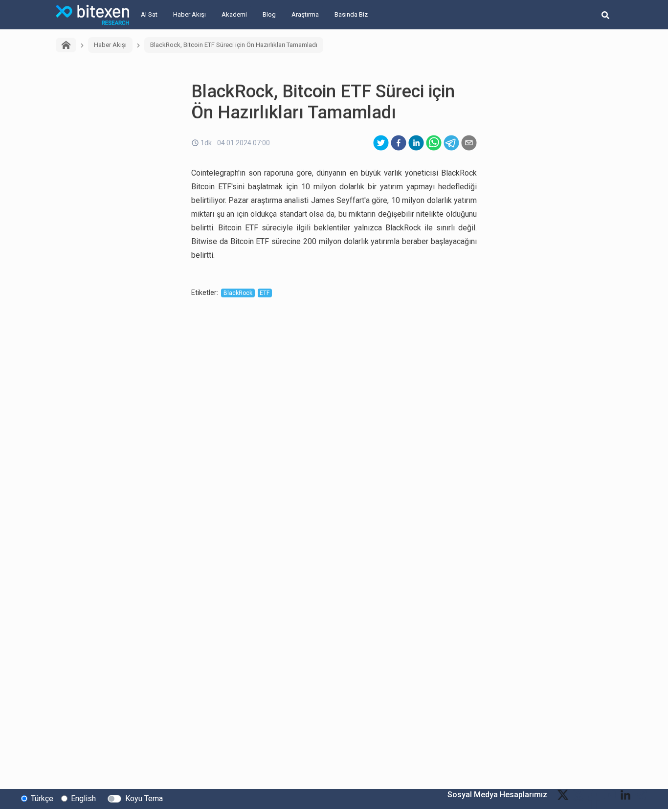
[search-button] (605, 14)
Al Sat (149, 14)
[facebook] (398, 143)
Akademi (234, 14)
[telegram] (451, 143)
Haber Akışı (189, 14)
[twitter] (381, 143)
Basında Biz (351, 14)
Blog (269, 14)
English (83, 798)
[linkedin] (416, 143)
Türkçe (42, 798)
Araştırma (305, 14)
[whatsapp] (434, 143)
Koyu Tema (144, 798)
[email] (469, 143)
